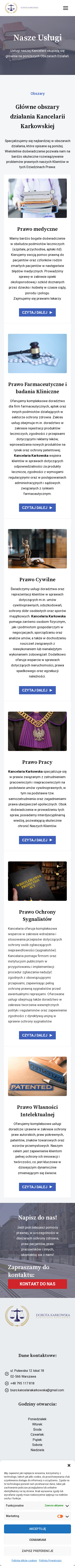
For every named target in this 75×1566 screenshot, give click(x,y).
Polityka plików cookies (24, 1560)
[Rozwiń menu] (65, 8)
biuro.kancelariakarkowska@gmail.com (37, 1390)
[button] (69, 1465)
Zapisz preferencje (37, 1551)
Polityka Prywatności (50, 1560)
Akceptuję (37, 1529)
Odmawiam (37, 1540)
